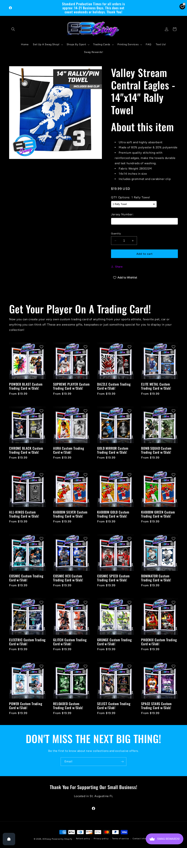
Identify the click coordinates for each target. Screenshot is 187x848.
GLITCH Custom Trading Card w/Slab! (70, 642)
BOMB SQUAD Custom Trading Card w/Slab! (156, 450)
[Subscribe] (122, 761)
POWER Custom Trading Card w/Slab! (25, 706)
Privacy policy (101, 838)
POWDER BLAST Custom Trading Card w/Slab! (26, 386)
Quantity (116, 233)
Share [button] (119, 266)
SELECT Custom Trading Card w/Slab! (114, 706)
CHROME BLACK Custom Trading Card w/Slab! (26, 450)
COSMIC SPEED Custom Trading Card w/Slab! (113, 578)
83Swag (47, 839)
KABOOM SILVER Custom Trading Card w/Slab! (70, 514)
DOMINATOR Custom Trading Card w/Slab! (156, 578)
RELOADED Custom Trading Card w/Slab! (68, 706)
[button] (13, 29)
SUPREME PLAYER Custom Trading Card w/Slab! (71, 386)
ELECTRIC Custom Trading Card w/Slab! (27, 642)
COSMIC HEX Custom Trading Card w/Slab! (68, 578)
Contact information (143, 838)
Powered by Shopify (62, 839)
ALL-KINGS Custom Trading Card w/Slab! (24, 514)
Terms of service (120, 838)
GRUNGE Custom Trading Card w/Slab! (114, 642)
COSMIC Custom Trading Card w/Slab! (26, 578)
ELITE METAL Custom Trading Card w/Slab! (156, 386)
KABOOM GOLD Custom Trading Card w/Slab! (113, 514)
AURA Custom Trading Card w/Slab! (68, 450)
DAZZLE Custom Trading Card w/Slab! (114, 386)
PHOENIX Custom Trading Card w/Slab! (159, 642)
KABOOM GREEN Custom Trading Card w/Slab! (158, 514)
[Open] (9, 839)
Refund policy (83, 838)
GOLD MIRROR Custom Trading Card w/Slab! (112, 450)
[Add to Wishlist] (41, 346)
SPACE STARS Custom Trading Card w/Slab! (156, 706)
